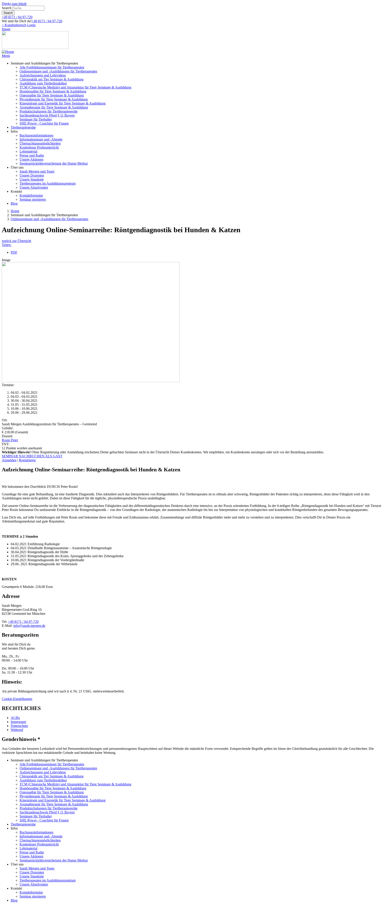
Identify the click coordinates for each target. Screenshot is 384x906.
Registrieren (27, 460)
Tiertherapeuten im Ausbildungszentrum (48, 183)
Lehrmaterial (28, 151)
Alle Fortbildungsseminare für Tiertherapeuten (52, 67)
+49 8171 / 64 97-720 (17, 17)
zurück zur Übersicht (16, 241)
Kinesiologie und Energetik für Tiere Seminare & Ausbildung (63, 103)
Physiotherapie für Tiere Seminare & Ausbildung (54, 99)
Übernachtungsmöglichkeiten (40, 143)
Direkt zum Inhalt (14, 4)
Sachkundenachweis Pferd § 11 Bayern (47, 115)
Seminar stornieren (33, 199)
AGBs (15, 718)
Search (6, 8)
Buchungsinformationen (36, 135)
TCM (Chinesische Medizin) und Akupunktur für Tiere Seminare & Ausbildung (75, 87)
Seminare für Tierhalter (36, 119)
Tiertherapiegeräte (23, 127)
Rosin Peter (10, 440)
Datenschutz (19, 726)
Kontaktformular (31, 195)
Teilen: (6, 245)
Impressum (18, 722)
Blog (14, 203)
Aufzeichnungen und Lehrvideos (43, 75)
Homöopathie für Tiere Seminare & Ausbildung (53, 91)
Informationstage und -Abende (41, 139)
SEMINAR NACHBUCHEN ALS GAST (32, 456)
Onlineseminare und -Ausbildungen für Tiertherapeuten (58, 71)
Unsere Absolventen (34, 187)
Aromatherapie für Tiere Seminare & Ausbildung (54, 107)
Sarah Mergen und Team (37, 171)
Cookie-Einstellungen (17, 699)
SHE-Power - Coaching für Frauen (44, 123)
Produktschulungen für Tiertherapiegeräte (49, 111)
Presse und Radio (32, 155)
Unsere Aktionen (31, 159)
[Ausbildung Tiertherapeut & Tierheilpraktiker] (8, 52)
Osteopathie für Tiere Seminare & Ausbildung (52, 95)
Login (31, 25)
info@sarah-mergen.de (29, 626)
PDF (14, 252)
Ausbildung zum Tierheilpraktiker (43, 83)
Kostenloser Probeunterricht (39, 147)
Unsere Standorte (32, 179)
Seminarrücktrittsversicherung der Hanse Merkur (54, 163)
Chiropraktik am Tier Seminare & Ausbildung (52, 79)
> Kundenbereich (14, 25)
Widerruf (17, 730)
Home (15, 211)
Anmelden (9, 460)
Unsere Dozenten (32, 175)
